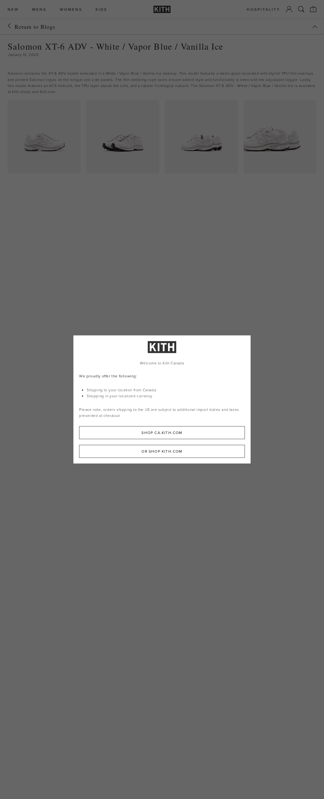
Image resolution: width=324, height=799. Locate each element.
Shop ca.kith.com (161, 433)
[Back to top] (314, 26)
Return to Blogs (35, 26)
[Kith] (162, 9)
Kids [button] (101, 9)
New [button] (13, 9)
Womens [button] (71, 9)
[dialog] (162, 399)
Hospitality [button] (263, 9)
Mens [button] (39, 9)
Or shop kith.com (161, 451)
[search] (301, 9)
